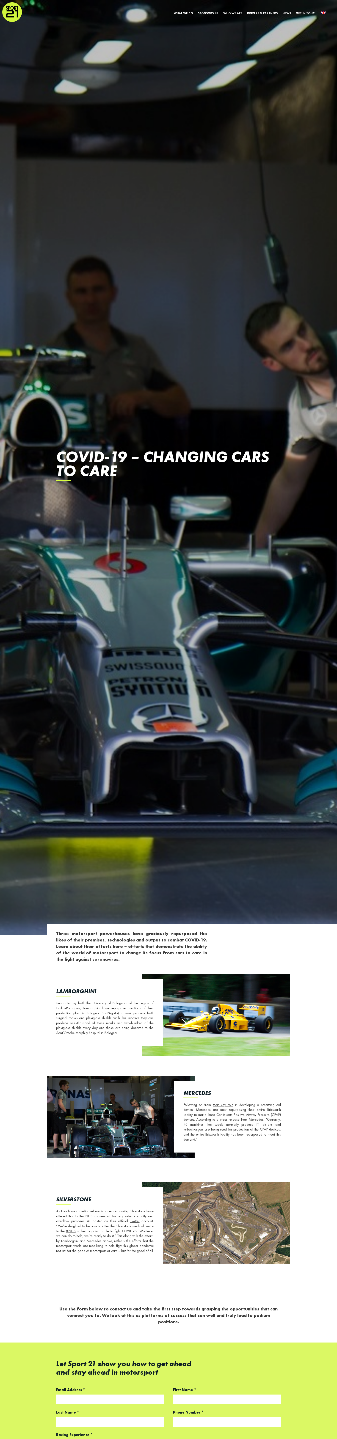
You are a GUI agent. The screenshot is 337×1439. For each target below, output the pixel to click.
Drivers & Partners (262, 13)
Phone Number (188, 1412)
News (286, 13)
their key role (223, 1105)
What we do (183, 13)
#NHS (71, 1231)
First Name (184, 1390)
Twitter (135, 1221)
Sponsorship (208, 13)
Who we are (232, 13)
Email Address (70, 1390)
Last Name (67, 1412)
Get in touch (306, 13)
